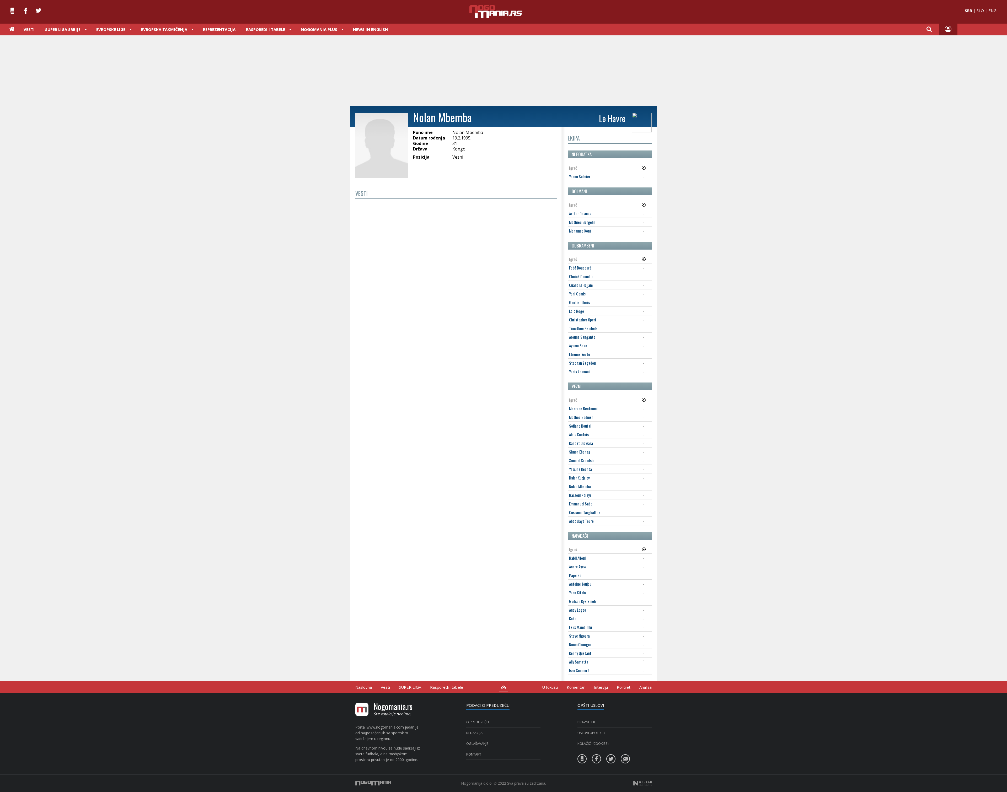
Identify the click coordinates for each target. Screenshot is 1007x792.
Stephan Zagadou (582, 363)
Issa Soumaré (579, 670)
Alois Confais (579, 434)
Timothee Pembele (583, 328)
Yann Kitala (577, 592)
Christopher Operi (582, 319)
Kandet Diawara (581, 443)
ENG (992, 10)
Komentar (576, 687)
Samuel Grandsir (581, 460)
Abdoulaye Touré (581, 521)
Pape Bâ (575, 575)
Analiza (645, 687)
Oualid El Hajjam (581, 285)
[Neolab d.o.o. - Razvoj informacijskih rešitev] (642, 783)
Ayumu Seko (578, 345)
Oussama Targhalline (584, 512)
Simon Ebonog (579, 452)
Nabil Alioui (577, 558)
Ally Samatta (578, 662)
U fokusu (550, 687)
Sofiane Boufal (580, 426)
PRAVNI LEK (586, 722)
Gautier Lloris (579, 302)
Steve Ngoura (579, 636)
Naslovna (363, 687)
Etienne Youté (579, 354)
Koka (572, 618)
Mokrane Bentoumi (583, 408)
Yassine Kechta (580, 469)
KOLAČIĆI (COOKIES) (592, 743)
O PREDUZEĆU (477, 722)
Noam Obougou (580, 644)
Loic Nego (576, 311)
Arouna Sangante (582, 337)
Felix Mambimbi (580, 627)
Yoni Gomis (577, 294)
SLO (980, 10)
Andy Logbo (577, 610)
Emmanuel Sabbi (581, 504)
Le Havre (612, 118)
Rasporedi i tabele (446, 687)
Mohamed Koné (580, 231)
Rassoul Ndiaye (580, 495)
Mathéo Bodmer (581, 417)
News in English (370, 29)
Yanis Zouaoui (579, 371)
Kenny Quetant (580, 653)
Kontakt (473, 754)
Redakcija (474, 732)
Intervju (601, 687)
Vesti (29, 29)
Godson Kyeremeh (582, 601)
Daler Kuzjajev (579, 478)
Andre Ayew (577, 566)
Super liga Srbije (63, 29)
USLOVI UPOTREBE (592, 732)
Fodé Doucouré (580, 268)
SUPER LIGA (410, 687)
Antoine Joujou (580, 584)
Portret (623, 687)
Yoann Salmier (579, 176)
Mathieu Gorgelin (582, 222)
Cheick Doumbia (581, 276)
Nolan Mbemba (580, 486)
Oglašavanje (477, 743)
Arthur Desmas (580, 213)
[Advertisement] (503, 70)
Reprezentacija (219, 29)
